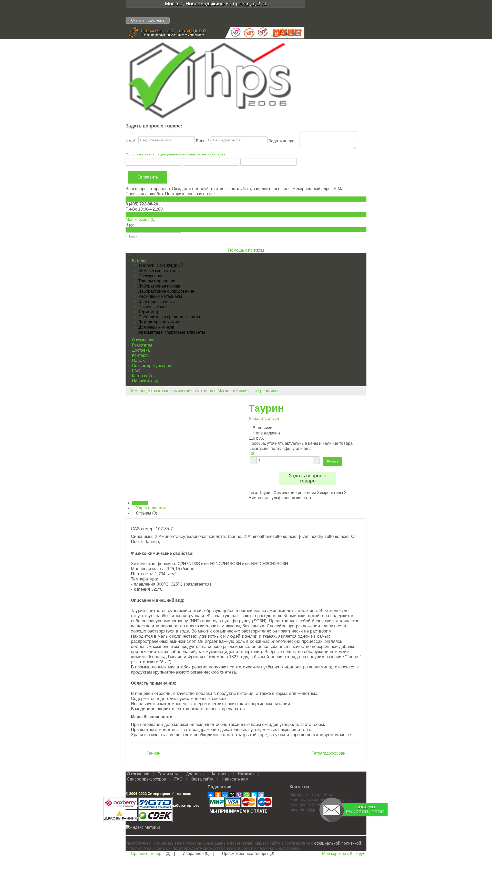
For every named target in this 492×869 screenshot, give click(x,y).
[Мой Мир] (225, 795)
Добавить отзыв (264, 418)
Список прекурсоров (151, 365)
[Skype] (254, 795)
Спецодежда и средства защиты (169, 317)
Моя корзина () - (344, 853)
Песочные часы (153, 306)
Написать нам (145, 381)
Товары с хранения (156, 281)
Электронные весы (156, 301)
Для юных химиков (156, 327)
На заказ (140, 360)
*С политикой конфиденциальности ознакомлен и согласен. (176, 154)
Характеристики (151, 508)
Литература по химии (158, 322)
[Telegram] (261, 795)
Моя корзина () (141, 219)
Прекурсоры (150, 276)
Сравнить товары (148, 853)
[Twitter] (232, 795)
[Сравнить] (350, 403)
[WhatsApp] (246, 795)
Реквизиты (142, 345)
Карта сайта (143, 376)
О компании (143, 340)
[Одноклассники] (218, 795)
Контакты (141, 355)
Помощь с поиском (246, 250)
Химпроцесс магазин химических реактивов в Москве (180, 391)
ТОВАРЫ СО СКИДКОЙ (160, 265)
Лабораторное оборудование (166, 291)
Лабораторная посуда (159, 286)
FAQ (136, 371)
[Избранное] (353, 403)
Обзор (141, 503)
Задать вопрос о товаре (307, 478)
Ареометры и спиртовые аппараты (171, 332)
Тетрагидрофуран (328, 753)
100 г (253, 453)
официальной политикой (337, 843)
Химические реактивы (159, 271)
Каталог (139, 260)
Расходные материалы (160, 296)
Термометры (150, 312)
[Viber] (239, 795)
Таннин (153, 753)
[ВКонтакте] (211, 795)
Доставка (141, 350)
